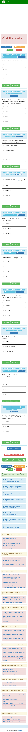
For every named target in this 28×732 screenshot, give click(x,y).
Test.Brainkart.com (13, 2)
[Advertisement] (14, 19)
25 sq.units (8, 228)
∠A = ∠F (7, 200)
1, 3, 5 (7, 436)
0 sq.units (7, 223)
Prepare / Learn (22, 57)
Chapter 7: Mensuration (10, 291)
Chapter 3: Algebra (10, 136)
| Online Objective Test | (13, 474)
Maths (10, 50)
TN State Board (7, 47)
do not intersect (9, 160)
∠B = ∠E (7, 185)
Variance (7, 356)
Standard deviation (10, 346)
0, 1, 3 (7, 431)
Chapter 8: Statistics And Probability (14, 330)
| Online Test (12, 553)
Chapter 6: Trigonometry (10, 252)
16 (6, 394)
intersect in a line (9, 150)
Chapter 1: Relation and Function (10, 57)
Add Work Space (15, 85)
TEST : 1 (19, 50)
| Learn (11, 535)
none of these (8, 238)
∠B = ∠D (7, 195)
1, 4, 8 (7, 426)
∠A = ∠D (7, 190)
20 (6, 384)
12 (6, 389)
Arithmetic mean (9, 351)
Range (7, 341)
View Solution (6, 85)
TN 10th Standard (20, 47)
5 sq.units (7, 233)
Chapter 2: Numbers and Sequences (14, 93)
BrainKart (20, 730)
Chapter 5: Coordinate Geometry (10, 214)
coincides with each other (11, 155)
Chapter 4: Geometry (10, 174)
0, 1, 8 (7, 421)
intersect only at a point (11, 145)
